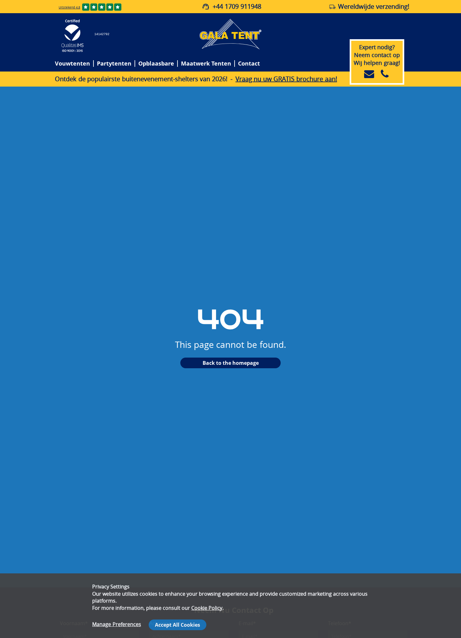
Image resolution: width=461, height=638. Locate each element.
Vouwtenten (72, 63)
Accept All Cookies (177, 624)
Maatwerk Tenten (206, 63)
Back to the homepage (231, 362)
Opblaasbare (156, 63)
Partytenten (114, 63)
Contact (249, 63)
